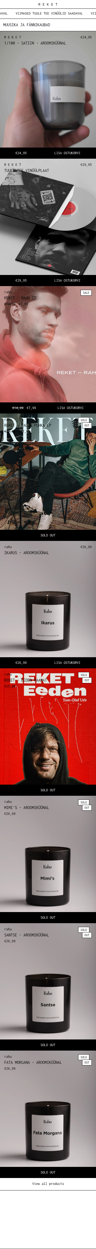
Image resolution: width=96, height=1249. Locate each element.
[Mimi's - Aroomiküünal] (48, 859)
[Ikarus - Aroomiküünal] (48, 604)
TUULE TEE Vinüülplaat (26, 170)
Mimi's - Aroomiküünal (26, 807)
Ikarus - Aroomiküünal (26, 552)
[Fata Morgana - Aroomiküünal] (48, 1114)
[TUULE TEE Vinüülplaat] (48, 222)
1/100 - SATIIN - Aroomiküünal (35, 43)
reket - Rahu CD (20, 298)
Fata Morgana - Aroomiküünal (33, 1062)
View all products (48, 1184)
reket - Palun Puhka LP (27, 425)
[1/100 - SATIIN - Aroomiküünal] (48, 94)
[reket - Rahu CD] (48, 349)
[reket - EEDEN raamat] (48, 731)
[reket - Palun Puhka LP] (48, 477)
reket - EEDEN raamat (25, 680)
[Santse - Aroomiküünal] (48, 986)
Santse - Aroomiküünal (26, 935)
